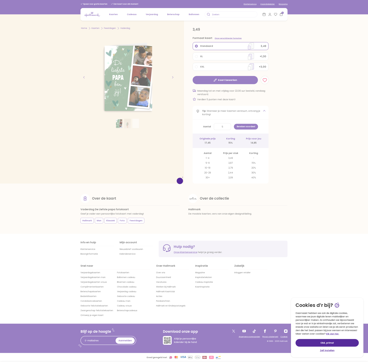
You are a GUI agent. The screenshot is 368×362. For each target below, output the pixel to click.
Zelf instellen (327, 350)
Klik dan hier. (332, 333)
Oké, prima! (327, 342)
